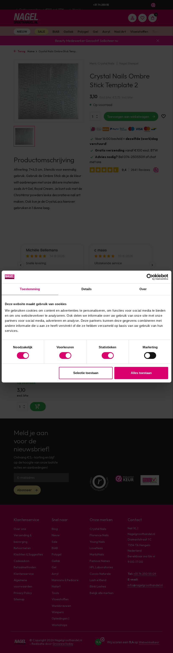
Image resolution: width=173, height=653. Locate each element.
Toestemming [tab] (30, 289)
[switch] (65, 355)
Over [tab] (143, 289)
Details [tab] (86, 289)
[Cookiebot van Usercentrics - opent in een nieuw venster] (149, 277)
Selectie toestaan (85, 373)
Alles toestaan (141, 373)
